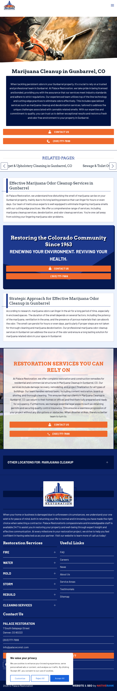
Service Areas (67, 581)
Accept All (59, 678)
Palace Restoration (19, 623)
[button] (112, 5)
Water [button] (8, 563)
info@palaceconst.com (16, 647)
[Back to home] (9, 5)
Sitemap (64, 596)
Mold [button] (7, 573)
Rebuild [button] (9, 594)
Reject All (40, 678)
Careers (64, 559)
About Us (65, 574)
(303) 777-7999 (11, 639)
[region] (39, 669)
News (63, 566)
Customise (20, 678)
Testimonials (67, 589)
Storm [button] (8, 584)
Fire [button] (6, 552)
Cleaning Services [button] (17, 605)
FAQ (62, 552)
